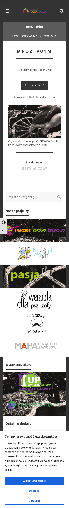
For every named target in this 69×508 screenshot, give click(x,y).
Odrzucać (34, 500)
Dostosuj (34, 490)
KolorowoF (21, 97)
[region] (34, 469)
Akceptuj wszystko (34, 480)
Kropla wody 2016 (31, 36)
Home (15, 36)
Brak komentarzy (46, 97)
